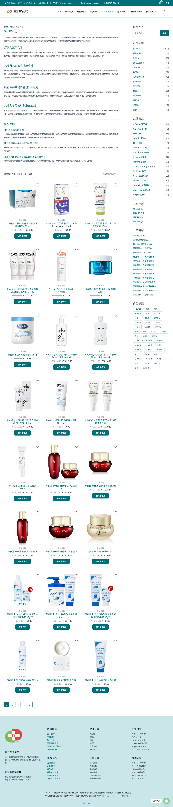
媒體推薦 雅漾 (53, 749)
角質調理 (149, 359)
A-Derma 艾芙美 (140, 124)
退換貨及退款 (52, 775)
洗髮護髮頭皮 (138, 76)
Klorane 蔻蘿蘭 (139, 161)
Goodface (116, 796)
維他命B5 (149, 350)
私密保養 (137, 86)
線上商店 (51, 734)
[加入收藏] (37, 184)
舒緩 (155, 354)
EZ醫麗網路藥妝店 (141, 239)
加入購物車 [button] (22, 236)
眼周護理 (138, 345)
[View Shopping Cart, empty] (160, 3)
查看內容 (22, 626)
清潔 (136, 331)
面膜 (135, 109)
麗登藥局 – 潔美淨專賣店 (143, 277)
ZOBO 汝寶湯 (137, 778)
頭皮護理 (146, 368)
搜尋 (164, 33)
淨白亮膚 (158, 327)
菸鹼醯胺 (138, 359)
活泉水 (137, 327)
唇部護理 (138, 313)
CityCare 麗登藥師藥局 (142, 243)
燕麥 (136, 336)
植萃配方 (157, 318)
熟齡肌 (164, 331)
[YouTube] (89, 803)
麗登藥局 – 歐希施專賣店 (143, 273)
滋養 (144, 331)
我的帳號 (51, 769)
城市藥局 (137, 208)
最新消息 (137, 213)
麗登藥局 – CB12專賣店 (143, 252)
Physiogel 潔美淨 (140, 180)
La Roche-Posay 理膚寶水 (144, 166)
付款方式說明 (52, 772)
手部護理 (157, 313)
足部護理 (137, 100)
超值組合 (137, 95)
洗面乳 (136, 72)
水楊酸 (148, 322)
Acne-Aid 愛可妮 (140, 128)
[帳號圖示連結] (167, 2)
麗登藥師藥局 (21, 11)
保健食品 (137, 53)
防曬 (136, 368)
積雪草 (159, 345)
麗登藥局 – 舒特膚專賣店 (143, 269)
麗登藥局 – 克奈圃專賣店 (143, 265)
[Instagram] (79, 803)
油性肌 (157, 322)
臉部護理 (146, 354)
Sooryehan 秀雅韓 (141, 185)
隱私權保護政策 (53, 778)
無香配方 (154, 331)
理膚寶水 (155, 336)
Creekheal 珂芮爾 (140, 147)
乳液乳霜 (137, 48)
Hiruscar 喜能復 (140, 157)
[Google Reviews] (94, 803)
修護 (155, 309)
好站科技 (125, 796)
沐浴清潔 (137, 67)
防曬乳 (136, 105)
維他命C (160, 350)
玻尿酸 (145, 336)
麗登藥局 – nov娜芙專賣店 (144, 282)
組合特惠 (138, 350)
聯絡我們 (51, 763)
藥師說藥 (137, 221)
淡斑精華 (147, 327)
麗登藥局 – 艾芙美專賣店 (143, 256)
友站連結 (51, 766)
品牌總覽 (51, 737)
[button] (85, 11)
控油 (136, 318)
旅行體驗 (146, 318)
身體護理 (157, 363)
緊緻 (136, 354)
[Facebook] (84, 803)
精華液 (136, 90)
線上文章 (51, 740)
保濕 (147, 309)
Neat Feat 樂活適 (140, 175)
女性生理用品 (138, 62)
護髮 (136, 363)
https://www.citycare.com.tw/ (18, 779)
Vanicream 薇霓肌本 (141, 189)
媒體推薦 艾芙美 (54, 746)
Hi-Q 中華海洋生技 (141, 152)
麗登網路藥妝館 (139, 235)
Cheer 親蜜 (138, 142)
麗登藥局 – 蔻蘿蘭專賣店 (143, 260)
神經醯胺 (149, 345)
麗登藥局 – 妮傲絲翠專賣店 (144, 286)
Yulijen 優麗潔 (139, 194)
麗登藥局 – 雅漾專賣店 (142, 248)
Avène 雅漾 (138, 133)
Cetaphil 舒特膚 (140, 138)
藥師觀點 (137, 217)
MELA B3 (138, 309)
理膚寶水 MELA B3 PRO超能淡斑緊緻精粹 (149, 341)
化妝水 (136, 58)
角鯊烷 (159, 359)
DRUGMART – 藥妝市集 (143, 294)
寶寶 (147, 313)
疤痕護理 (137, 81)
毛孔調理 (138, 322)
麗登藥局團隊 (52, 743)
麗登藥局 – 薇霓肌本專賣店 (144, 290)
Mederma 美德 (139, 171)
